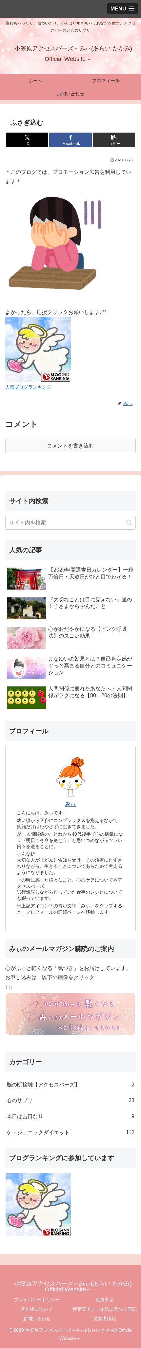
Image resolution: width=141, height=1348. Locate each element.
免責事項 (104, 1299)
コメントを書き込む (70, 445)
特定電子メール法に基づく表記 (104, 1309)
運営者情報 (104, 1318)
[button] (114, 140)
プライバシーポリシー (37, 1299)
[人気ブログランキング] (38, 349)
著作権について (37, 1309)
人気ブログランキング (28, 387)
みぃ (70, 804)
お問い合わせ (36, 1318)
